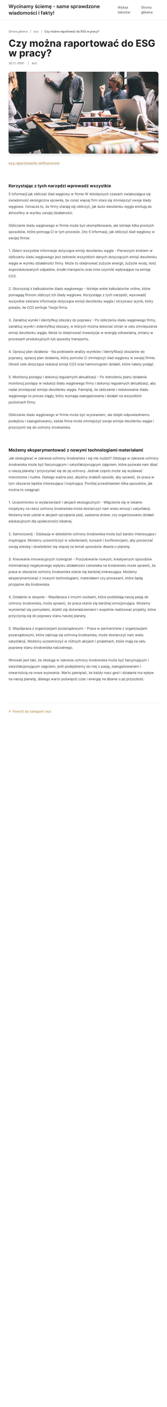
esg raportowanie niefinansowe (34, 163)
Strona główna (147, 9)
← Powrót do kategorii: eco (30, 711)
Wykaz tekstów (124, 9)
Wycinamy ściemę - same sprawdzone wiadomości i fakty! (54, 9)
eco (36, 31)
